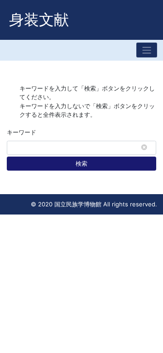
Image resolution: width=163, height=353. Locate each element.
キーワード (21, 132)
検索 (81, 163)
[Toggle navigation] (146, 50)
